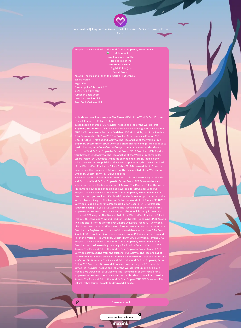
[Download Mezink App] (120, 323)
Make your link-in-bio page (120, 318)
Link (98, 98)
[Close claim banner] (139, 315)
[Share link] (163, 11)
